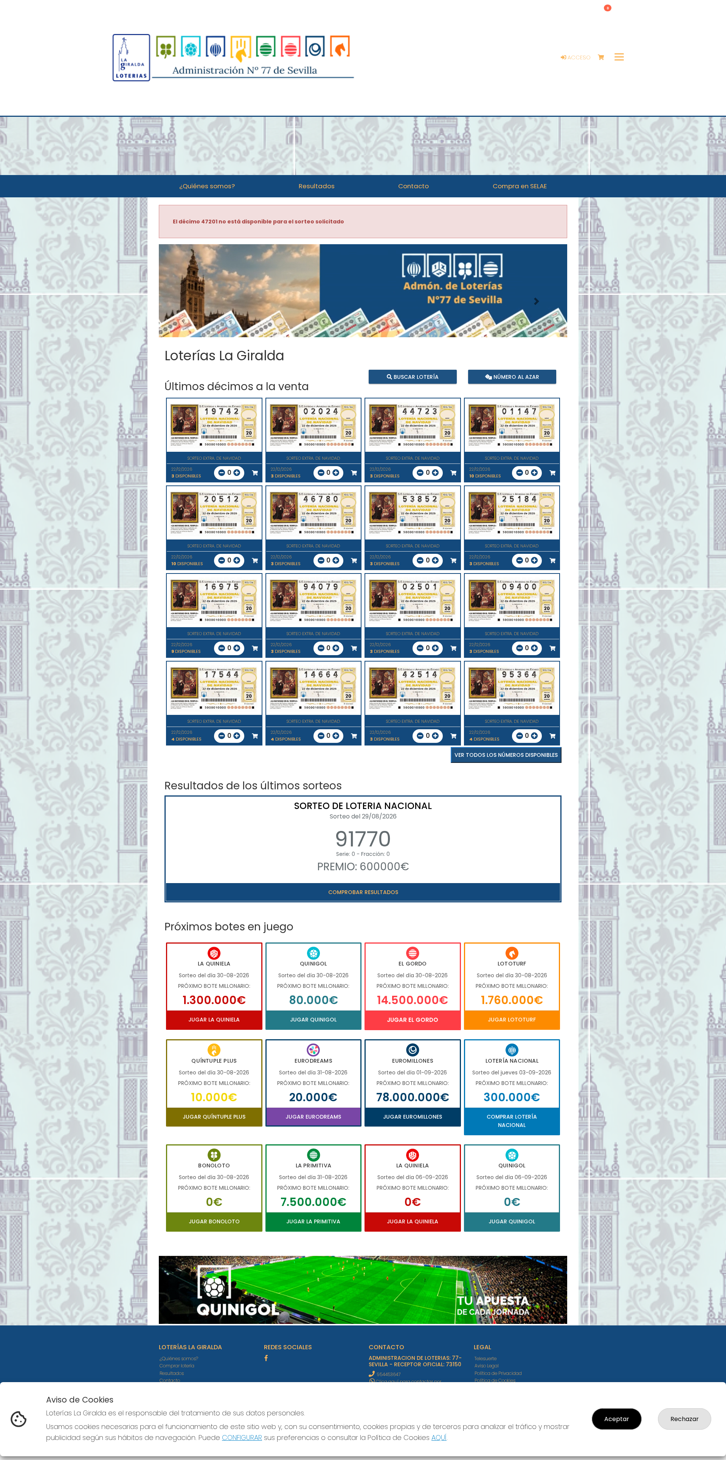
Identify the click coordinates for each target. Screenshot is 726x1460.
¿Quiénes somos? (179, 1358)
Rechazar (684, 1419)
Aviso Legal (487, 1365)
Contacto (170, 1380)
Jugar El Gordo (412, 1020)
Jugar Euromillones (412, 1117)
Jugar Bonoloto (214, 1221)
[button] (189, 301)
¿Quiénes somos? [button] (207, 186)
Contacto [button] (413, 186)
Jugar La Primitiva (313, 1221)
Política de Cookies (495, 1380)
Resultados (172, 1373)
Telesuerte (485, 1358)
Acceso (578, 57)
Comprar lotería (177, 1365)
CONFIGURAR (242, 1437)
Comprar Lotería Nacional (512, 1121)
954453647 (388, 1374)
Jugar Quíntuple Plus (214, 1117)
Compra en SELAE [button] (520, 186)
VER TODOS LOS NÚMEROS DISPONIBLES (506, 755)
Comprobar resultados (363, 892)
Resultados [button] (317, 186)
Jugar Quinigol (313, 1019)
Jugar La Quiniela (214, 1019)
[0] (604, 57)
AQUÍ (439, 1437)
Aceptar (616, 1419)
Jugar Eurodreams (313, 1117)
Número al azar (515, 377)
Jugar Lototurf (512, 1019)
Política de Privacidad (498, 1373)
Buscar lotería (415, 377)
